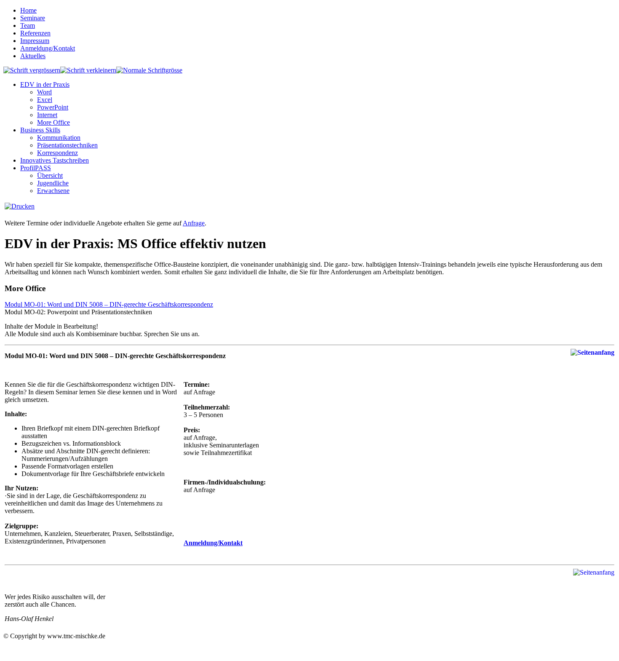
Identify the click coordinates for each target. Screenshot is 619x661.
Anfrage (194, 223)
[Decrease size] (88, 70)
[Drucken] (20, 206)
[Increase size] (31, 70)
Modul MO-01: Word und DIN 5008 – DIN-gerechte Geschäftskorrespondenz (109, 304)
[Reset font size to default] (149, 70)
